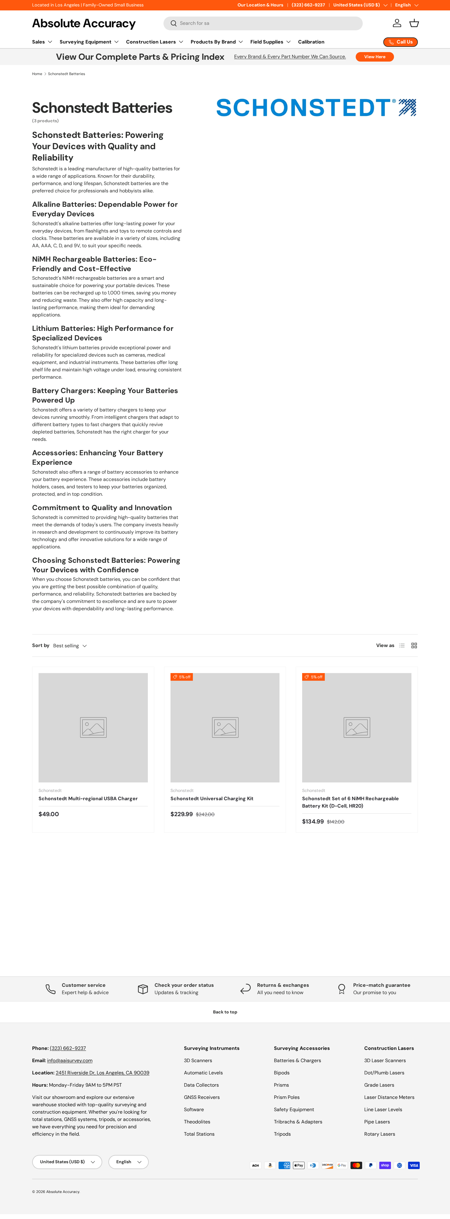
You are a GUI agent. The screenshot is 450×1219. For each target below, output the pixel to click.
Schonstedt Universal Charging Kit (212, 798)
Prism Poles (287, 1097)
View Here (374, 56)
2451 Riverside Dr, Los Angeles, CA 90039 (102, 1072)
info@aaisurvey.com (69, 1060)
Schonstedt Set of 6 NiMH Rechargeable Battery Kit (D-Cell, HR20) (350, 802)
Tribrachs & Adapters (298, 1122)
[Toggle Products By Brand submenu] (240, 41)
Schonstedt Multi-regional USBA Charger (88, 798)
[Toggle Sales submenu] (50, 41)
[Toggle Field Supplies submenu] (288, 41)
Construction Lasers (151, 42)
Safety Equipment (294, 1109)
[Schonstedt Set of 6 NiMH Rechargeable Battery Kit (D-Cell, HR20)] (356, 727)
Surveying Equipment (85, 42)
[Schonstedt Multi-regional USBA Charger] (93, 727)
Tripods (282, 1134)
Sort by (41, 645)
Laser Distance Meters (389, 1097)
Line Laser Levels (383, 1109)
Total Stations (199, 1134)
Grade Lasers (379, 1085)
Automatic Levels (203, 1072)
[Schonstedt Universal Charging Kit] (225, 727)
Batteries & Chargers (297, 1060)
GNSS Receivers (202, 1097)
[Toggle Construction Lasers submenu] (181, 41)
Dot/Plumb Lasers (384, 1072)
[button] (414, 23)
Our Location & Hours (260, 5)
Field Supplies (266, 42)
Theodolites (197, 1122)
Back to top (225, 1012)
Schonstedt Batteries (66, 73)
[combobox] (263, 23)
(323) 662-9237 (308, 5)
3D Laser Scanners (385, 1060)
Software (194, 1109)
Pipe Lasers (377, 1122)
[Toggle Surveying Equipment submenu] (116, 41)
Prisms (281, 1085)
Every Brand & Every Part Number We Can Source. (290, 56)
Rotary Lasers (379, 1134)
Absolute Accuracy (62, 1191)
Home (37, 73)
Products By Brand (213, 42)
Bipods (282, 1072)
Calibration (311, 42)
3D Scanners (198, 1060)
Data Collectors (201, 1085)
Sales (38, 42)
